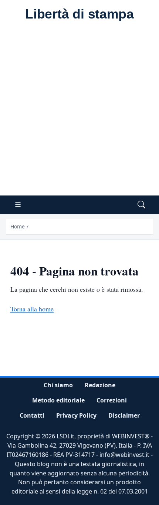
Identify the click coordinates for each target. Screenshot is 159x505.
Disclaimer (124, 415)
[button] (141, 205)
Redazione (100, 385)
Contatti (32, 415)
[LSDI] (79, 14)
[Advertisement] (79, 112)
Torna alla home (32, 308)
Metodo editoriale (58, 400)
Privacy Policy (76, 415)
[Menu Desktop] (18, 205)
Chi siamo (58, 385)
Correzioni (112, 400)
